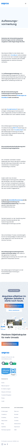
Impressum (17, 426)
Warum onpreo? (5, 385)
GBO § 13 (15, 128)
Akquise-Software (6, 392)
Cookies (16, 420)
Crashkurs (4, 414)
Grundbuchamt (18, 130)
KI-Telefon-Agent (5, 388)
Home (2, 382)
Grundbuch (14, 55)
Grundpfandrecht (12, 109)
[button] (25, 3)
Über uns (16, 411)
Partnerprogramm (5, 429)
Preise (3, 398)
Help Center (4, 420)
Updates (3, 426)
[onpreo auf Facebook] (8, 444)
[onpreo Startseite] (6, 353)
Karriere (16, 417)
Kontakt (16, 414)
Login (2, 401)
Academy (3, 417)
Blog (2, 423)
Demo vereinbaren (14, 310)
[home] (5, 4)
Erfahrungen (4, 411)
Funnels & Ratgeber (6, 395)
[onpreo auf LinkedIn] (5, 444)
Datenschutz (17, 423)
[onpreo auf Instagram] (2, 444)
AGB (15, 429)
